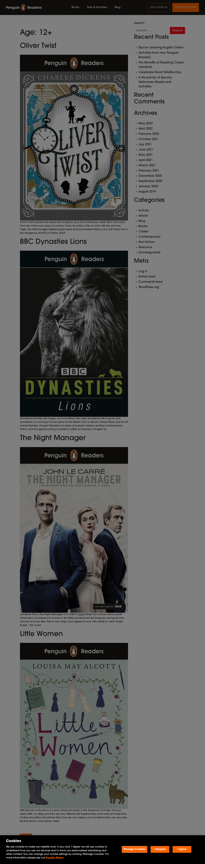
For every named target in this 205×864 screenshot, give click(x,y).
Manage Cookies (134, 849)
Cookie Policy (54, 858)
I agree (182, 849)
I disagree (160, 849)
